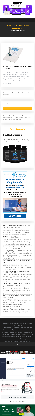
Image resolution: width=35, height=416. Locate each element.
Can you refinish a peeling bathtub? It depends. (16, 283)
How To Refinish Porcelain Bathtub (12, 304)
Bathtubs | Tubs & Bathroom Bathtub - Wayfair (16, 226)
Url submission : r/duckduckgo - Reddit (14, 247)
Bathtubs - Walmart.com (10, 236)
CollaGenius (12, 135)
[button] (17, 36)
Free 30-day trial (17, 119)
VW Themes (23, 344)
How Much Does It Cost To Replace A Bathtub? (16, 271)
